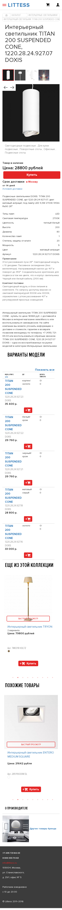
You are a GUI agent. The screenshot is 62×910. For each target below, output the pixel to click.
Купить (32, 175)
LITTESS (19, 5)
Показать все (45, 370)
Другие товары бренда (43, 828)
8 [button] (47, 799)
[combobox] (33, 181)
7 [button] (42, 799)
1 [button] (13, 799)
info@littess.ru (9, 862)
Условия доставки (12, 188)
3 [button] (22, 799)
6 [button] (37, 799)
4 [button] (27, 799)
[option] (31, 744)
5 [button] (32, 799)
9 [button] (52, 799)
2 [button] (18, 799)
